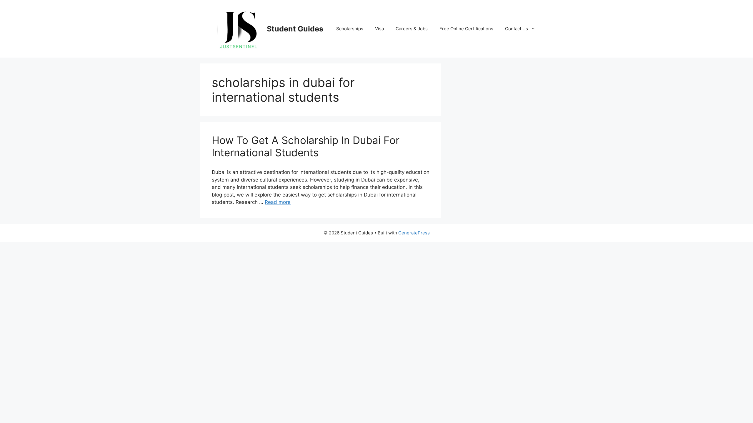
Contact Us (516, 28)
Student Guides (295, 28)
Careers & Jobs (412, 28)
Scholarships (349, 28)
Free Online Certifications (466, 28)
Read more (278, 202)
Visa (379, 28)
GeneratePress (414, 233)
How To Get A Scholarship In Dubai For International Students (305, 146)
